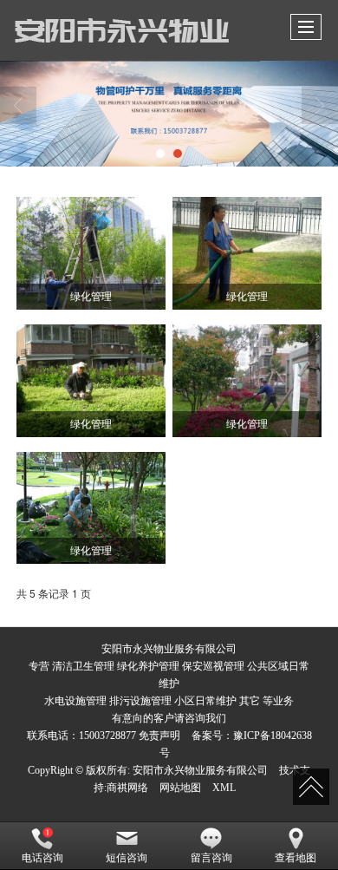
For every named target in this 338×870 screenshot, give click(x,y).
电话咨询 (42, 858)
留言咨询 (211, 858)
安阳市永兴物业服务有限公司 (200, 770)
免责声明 (159, 735)
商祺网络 (127, 788)
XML (224, 788)
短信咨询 (126, 858)
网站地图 (180, 788)
